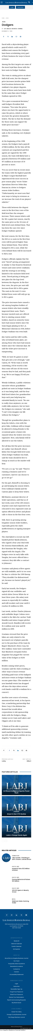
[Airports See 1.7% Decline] (16, 806)
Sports (16, 832)
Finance (16, 788)
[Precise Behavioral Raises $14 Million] (6, 879)
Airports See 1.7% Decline (16, 814)
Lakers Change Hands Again (16, 835)
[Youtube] (26, 915)
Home (3, 18)
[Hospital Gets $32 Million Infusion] (6, 868)
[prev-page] (3, 841)
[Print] (20, 36)
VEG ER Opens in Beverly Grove (20, 891)
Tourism (16, 811)
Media (13, 899)
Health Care (15, 866)
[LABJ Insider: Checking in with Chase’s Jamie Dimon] (6, 857)
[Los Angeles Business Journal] (16, 2)
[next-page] (6, 841)
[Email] (16, 36)
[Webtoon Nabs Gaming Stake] (6, 901)
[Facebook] (4, 36)
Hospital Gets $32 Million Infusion (21, 869)
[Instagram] (11, 915)
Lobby (4, 761)
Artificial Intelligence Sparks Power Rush (16, 792)
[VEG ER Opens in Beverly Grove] (6, 890)
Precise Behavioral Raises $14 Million (21, 880)
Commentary (15, 855)
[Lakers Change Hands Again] (16, 827)
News (7, 18)
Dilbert (29, 761)
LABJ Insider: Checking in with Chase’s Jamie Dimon (21, 858)
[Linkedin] (12, 36)
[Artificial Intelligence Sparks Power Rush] (16, 785)
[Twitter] (8, 36)
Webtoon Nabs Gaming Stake (20, 902)
